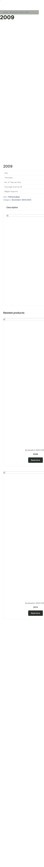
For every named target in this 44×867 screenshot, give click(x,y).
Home (5, 12)
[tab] (12, 207)
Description (12, 207)
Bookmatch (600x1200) (19, 12)
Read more (35, 460)
